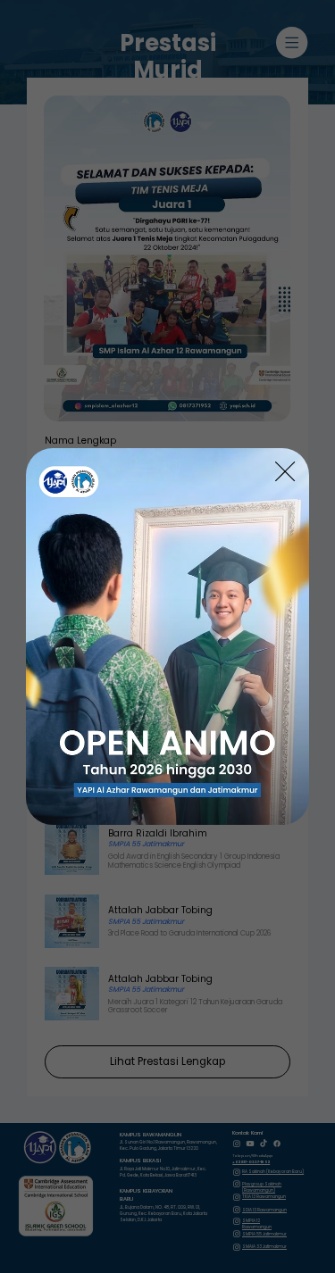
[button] (285, 472)
